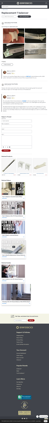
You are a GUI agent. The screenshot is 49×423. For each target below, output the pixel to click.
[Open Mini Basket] (46, 3)
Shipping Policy (20, 335)
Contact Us (19, 384)
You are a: (4, 118)
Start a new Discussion (24, 16)
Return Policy (19, 337)
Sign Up (31, 320)
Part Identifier (19, 382)
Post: (3, 134)
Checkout (18, 359)
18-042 (24, 101)
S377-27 (28, 76)
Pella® (17, 371)
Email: (3, 129)
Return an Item (19, 357)
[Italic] (5, 147)
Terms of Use (19, 342)
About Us (18, 386)
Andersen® (19, 368)
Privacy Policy (19, 340)
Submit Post (6, 150)
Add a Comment (8, 64)
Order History (19, 355)
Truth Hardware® (20, 373)
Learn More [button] (38, 421)
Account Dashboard (21, 353)
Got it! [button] (45, 421)
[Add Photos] (10, 147)
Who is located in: (5, 123)
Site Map (18, 388)
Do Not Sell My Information (22, 344)
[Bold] (3, 147)
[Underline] (8, 147)
